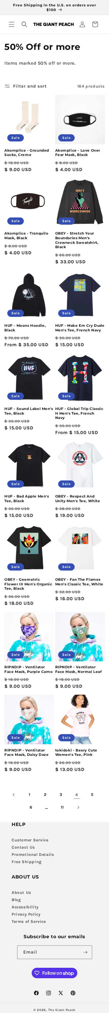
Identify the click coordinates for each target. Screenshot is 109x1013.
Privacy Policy (26, 914)
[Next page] (78, 807)
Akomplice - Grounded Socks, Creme (26, 152)
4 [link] (76, 794)
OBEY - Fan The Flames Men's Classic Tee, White (79, 581)
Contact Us (23, 847)
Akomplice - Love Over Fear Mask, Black (78, 152)
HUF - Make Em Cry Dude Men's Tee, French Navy (80, 327)
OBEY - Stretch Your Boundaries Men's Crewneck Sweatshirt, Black (77, 240)
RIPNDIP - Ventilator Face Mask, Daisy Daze (26, 752)
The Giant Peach (62, 1010)
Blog (16, 899)
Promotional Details (33, 854)
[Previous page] (14, 794)
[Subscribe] (85, 952)
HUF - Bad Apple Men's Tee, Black (26, 498)
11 (62, 807)
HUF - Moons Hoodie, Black (25, 327)
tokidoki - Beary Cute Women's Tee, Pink (76, 752)
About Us (21, 892)
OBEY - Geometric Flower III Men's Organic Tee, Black (28, 584)
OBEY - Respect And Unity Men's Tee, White (77, 498)
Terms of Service (29, 921)
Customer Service (30, 840)
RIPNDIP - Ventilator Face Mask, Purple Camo (28, 669)
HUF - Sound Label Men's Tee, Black (28, 410)
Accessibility (25, 907)
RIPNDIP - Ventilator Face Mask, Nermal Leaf (78, 669)
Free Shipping (27, 861)
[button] (11, 24)
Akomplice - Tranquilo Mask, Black (26, 235)
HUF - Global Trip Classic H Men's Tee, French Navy (79, 413)
